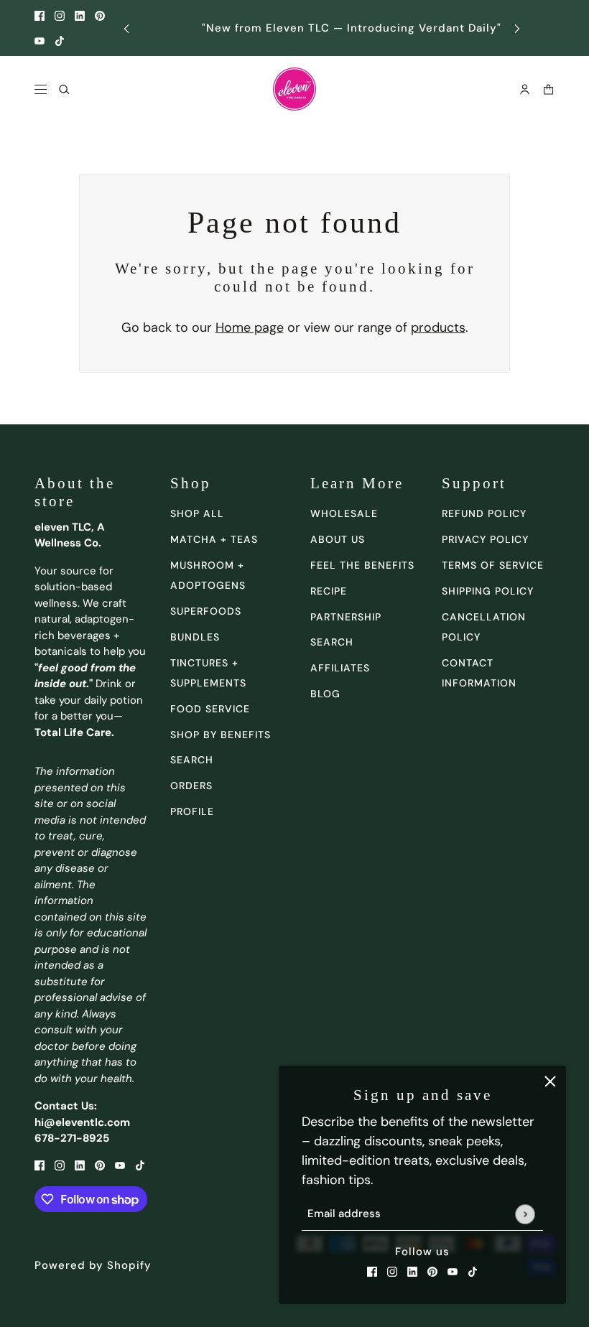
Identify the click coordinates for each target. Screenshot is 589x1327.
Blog (325, 693)
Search (331, 641)
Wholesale (344, 513)
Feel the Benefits (362, 565)
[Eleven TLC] (294, 89)
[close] (550, 1081)
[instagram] (59, 15)
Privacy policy (485, 539)
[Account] (525, 89)
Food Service (210, 708)
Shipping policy (488, 591)
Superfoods (205, 611)
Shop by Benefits (220, 734)
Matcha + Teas (214, 539)
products (438, 327)
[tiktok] (59, 40)
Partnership (345, 616)
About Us (337, 539)
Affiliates (340, 667)
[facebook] (39, 15)
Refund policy (484, 513)
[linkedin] (80, 15)
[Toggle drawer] (40, 89)
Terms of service (493, 565)
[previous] (126, 28)
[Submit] (524, 1214)
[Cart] (548, 89)
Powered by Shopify (93, 1265)
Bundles (195, 636)
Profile (192, 811)
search (191, 759)
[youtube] (39, 40)
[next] (517, 28)
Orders (191, 785)
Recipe (328, 591)
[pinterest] (100, 15)
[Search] (64, 89)
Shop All (197, 513)
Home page (249, 327)
